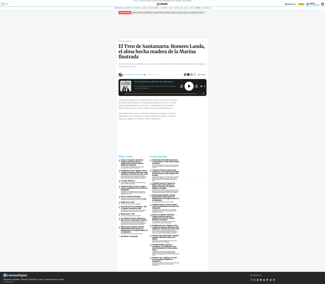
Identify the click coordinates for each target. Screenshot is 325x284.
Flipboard (267, 280)
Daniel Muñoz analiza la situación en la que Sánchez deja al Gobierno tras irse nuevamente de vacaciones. (165, 261)
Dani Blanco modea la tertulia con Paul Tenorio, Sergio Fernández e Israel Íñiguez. (165, 239)
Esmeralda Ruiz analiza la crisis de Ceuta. (134, 230)
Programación (118, 8)
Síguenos (203, 74)
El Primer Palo (207, 8)
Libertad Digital (126, 275)
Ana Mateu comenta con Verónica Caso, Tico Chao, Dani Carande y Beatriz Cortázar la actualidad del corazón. (165, 163)
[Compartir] (185, 74)
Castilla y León (178, 8)
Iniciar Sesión (322, 4)
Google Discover (264, 280)
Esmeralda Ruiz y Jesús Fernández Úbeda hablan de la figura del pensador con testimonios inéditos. (134, 198)
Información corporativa (11, 279)
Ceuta (140, 0)
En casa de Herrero (153, 8)
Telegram (270, 280)
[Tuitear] (188, 74)
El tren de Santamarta (125, 41)
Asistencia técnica (51, 279)
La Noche (144, 8)
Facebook (251, 280)
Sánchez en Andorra (147, 0)
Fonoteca (198, 8)
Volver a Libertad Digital (290, 4)
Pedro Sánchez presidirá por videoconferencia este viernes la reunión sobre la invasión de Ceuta (167, 13)
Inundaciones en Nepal (157, 0)
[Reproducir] (189, 86)
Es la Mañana (136, 8)
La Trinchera (163, 8)
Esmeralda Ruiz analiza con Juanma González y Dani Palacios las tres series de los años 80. (134, 209)
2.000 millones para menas (168, 0)
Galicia (171, 8)
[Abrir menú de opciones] (204, 86)
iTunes (274, 280)
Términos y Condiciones (29, 279)
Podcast (192, 8)
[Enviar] (191, 74)
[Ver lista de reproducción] (203, 93)
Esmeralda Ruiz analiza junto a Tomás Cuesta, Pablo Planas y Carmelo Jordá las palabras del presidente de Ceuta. (134, 190)
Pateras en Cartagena (186, 0)
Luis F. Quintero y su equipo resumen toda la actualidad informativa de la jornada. (132, 164)
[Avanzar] (196, 86)
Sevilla (186, 8)
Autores (61, 279)
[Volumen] (201, 86)
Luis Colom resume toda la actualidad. (131, 203)
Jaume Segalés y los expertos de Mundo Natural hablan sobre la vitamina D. (133, 182)
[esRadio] (162, 4)
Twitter (254, 280)
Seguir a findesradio (144, 74)
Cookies (41, 279)
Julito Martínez (178, 0)
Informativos (127, 8)
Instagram (257, 280)
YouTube (261, 280)
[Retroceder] (181, 86)
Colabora (301, 4)
